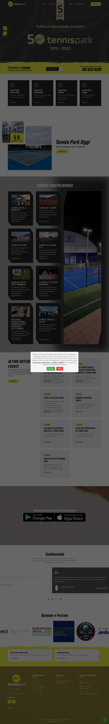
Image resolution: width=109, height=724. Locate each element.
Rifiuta (60, 369)
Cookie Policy (46, 363)
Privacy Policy (36, 363)
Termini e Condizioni (57, 363)
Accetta (50, 369)
